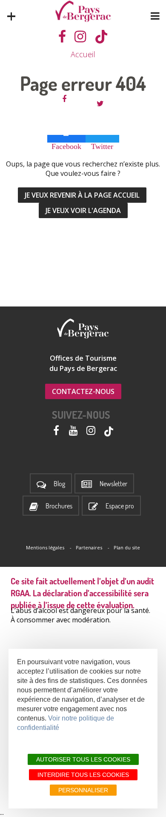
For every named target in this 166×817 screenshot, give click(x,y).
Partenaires (89, 547)
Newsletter (113, 484)
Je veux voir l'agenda (83, 210)
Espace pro (120, 506)
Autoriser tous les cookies (83, 759)
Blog (59, 484)
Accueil (83, 54)
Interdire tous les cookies (83, 774)
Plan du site (127, 547)
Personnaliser (83, 790)
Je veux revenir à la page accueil (82, 195)
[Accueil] (83, 11)
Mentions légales (45, 547)
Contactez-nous (83, 391)
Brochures (59, 506)
